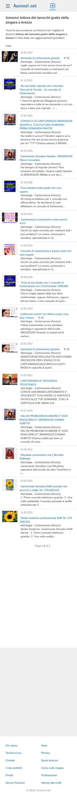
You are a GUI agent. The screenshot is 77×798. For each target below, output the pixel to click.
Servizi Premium (15, 782)
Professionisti (49, 775)
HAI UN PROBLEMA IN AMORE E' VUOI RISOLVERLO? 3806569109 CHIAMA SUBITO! (44, 419)
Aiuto (44, 745)
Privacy (45, 752)
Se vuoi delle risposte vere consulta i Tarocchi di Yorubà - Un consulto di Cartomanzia (42, 89)
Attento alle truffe (51, 782)
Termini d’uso (13, 752)
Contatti (10, 760)
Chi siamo (11, 745)
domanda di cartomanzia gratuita (40, 57)
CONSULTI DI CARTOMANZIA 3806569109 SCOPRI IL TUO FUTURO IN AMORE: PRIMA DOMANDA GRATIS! (46, 125)
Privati (9, 775)
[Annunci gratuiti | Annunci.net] (24, 5)
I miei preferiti (14, 767)
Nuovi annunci (49, 760)
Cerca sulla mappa (52, 767)
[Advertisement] (38, 599)
